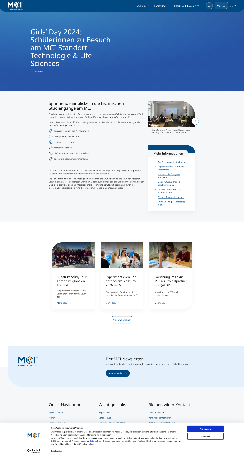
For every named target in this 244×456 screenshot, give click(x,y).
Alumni (52, 417)
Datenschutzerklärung (100, 441)
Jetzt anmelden (116, 373)
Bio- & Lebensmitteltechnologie (173, 162)
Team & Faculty (56, 412)
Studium (141, 5)
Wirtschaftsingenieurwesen (171, 197)
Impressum (104, 412)
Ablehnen (205, 436)
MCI (219, 5)
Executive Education (185, 5)
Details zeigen (57, 451)
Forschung (160, 5)
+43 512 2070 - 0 (156, 412)
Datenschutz (105, 417)
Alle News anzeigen (122, 319)
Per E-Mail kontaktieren (159, 417)
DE (231, 5)
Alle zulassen (205, 429)
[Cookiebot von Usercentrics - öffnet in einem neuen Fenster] (34, 451)
